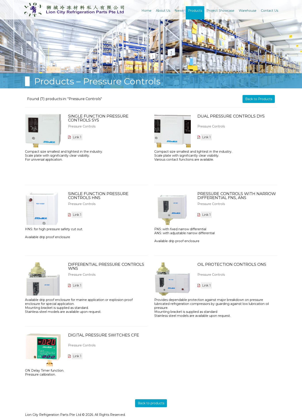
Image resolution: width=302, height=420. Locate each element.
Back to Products (258, 99)
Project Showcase (220, 11)
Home (146, 11)
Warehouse (247, 11)
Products (195, 11)
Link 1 (77, 137)
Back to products (151, 403)
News (179, 11)
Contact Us (269, 11)
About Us (163, 11)
